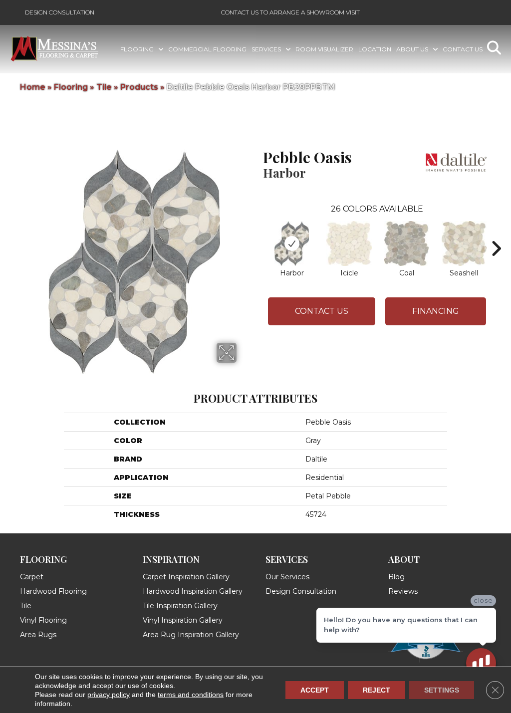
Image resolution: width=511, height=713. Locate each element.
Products (139, 87)
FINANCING (435, 311)
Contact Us (321, 311)
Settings (441, 690)
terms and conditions (191, 695)
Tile (104, 87)
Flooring (71, 87)
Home (32, 87)
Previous (258, 233)
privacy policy (108, 695)
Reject (376, 690)
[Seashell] (464, 243)
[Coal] (406, 243)
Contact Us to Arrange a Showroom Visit (290, 12)
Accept (314, 690)
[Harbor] (291, 243)
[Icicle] (349, 243)
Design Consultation (59, 12)
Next (496, 233)
